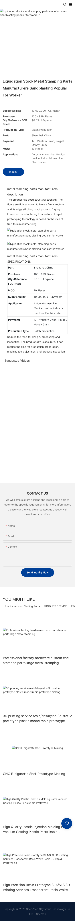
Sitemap (40, 914)
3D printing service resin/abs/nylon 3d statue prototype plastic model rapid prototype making (37, 718)
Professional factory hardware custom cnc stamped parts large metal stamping (36, 660)
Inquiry (13, 171)
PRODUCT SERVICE (55, 606)
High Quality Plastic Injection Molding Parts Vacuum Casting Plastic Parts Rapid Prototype (36, 829)
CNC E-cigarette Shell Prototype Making (34, 774)
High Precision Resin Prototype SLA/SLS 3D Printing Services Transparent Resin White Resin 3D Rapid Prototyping (36, 887)
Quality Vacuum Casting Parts (22, 606)
